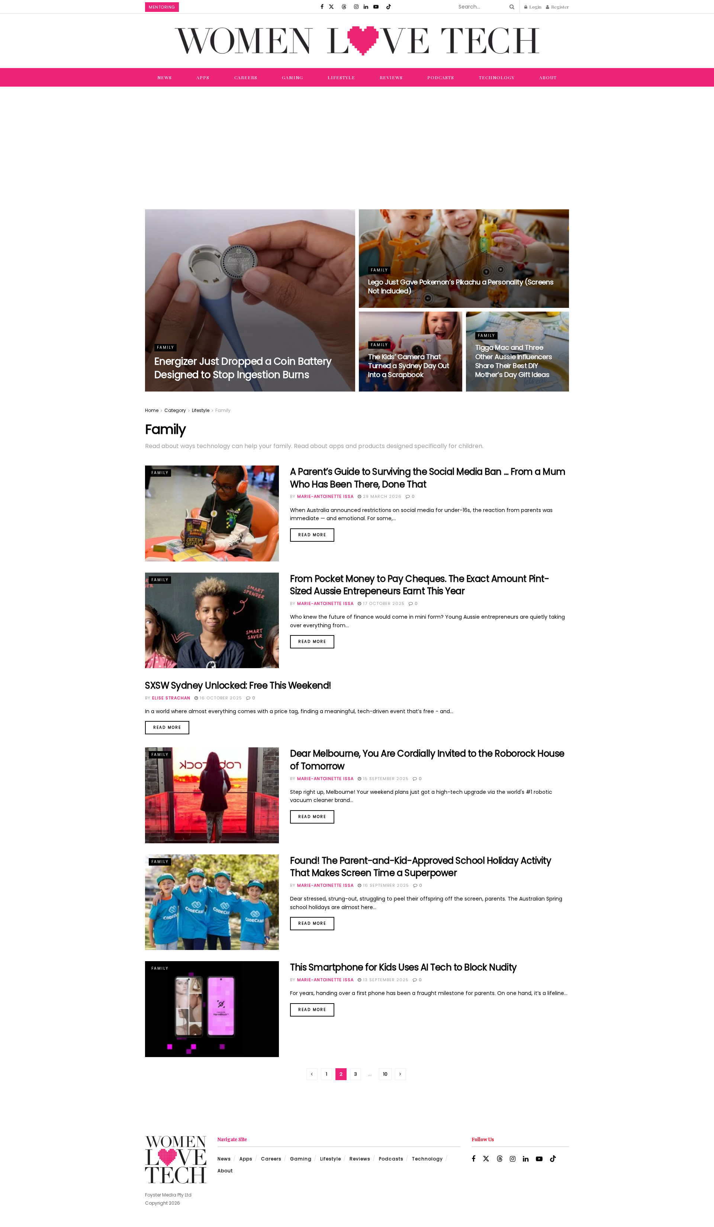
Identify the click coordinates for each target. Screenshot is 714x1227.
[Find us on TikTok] (388, 6)
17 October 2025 (383, 603)
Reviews (391, 77)
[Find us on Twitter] (331, 6)
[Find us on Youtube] (376, 6)
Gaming (292, 77)
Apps (202, 77)
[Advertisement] (357, 142)
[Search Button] (510, 6)
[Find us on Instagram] (356, 6)
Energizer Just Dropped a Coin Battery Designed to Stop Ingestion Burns (243, 368)
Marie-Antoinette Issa (189, 389)
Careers (245, 77)
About (548, 77)
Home (151, 410)
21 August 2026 (392, 306)
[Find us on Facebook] (322, 6)
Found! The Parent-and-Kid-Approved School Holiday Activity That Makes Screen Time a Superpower (420, 866)
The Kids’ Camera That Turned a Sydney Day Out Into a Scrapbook (408, 366)
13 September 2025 (385, 980)
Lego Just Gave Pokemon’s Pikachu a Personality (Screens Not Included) (460, 286)
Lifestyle (341, 77)
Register (559, 7)
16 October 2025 (220, 698)
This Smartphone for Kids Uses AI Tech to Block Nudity (403, 967)
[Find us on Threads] (344, 6)
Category (175, 410)
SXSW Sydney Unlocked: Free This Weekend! (238, 685)
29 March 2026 (381, 496)
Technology (497, 77)
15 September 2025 (385, 779)
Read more (316, 533)
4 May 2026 (494, 389)
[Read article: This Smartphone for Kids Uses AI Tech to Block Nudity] (212, 1009)
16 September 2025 (385, 885)
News (164, 77)
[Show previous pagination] (312, 1074)
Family (165, 347)
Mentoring (162, 7)
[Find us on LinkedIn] (366, 6)
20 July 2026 (389, 389)
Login (534, 7)
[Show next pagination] (400, 1074)
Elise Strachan (171, 698)
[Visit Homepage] (357, 41)
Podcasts (440, 77)
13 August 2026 (246, 389)
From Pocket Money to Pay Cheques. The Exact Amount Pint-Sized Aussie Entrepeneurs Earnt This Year (419, 585)
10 (385, 1074)
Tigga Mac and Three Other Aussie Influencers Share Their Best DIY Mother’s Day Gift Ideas (513, 361)
